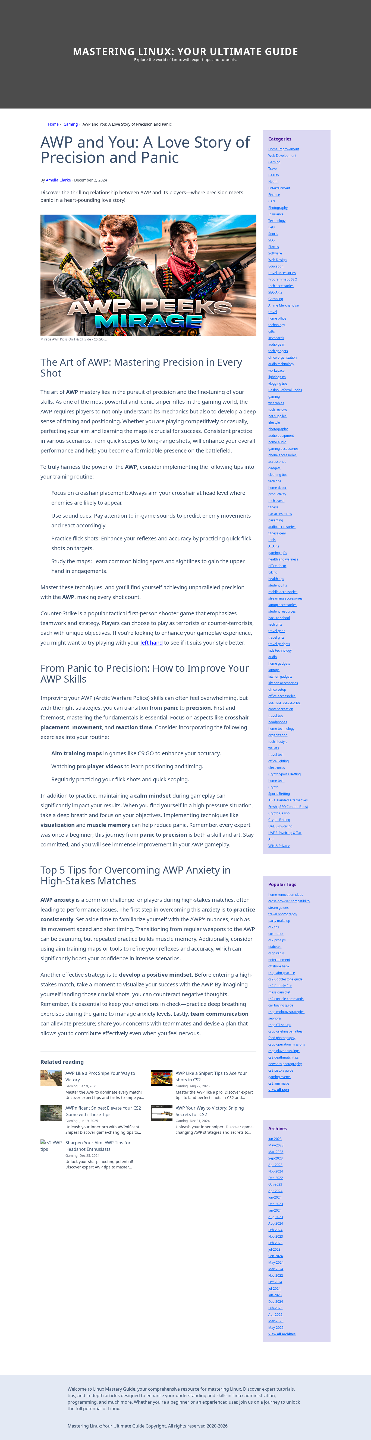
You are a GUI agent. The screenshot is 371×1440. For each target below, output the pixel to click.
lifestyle (274, 422)
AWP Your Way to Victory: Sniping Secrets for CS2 (210, 1111)
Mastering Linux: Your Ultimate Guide (185, 51)
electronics (276, 767)
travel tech (276, 754)
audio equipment (281, 435)
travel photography (282, 914)
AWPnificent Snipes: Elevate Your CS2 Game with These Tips (103, 1111)
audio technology (281, 364)
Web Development (282, 155)
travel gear (276, 631)
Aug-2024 (275, 1223)
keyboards (276, 338)
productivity (277, 494)
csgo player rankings (284, 1051)
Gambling (275, 299)
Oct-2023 (275, 1184)
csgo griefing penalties (285, 1031)
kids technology (280, 650)
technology (276, 325)
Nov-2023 (275, 1236)
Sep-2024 (275, 1256)
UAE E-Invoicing (280, 826)
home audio (277, 442)
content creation (280, 709)
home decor (277, 487)
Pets (271, 227)
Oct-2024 (275, 1282)
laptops (273, 670)
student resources (282, 611)
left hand (151, 642)
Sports (273, 233)
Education (275, 266)
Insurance (276, 214)
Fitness (273, 246)
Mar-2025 (275, 1321)
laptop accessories (282, 605)
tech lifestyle (277, 741)
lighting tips (277, 377)
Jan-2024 (275, 1210)
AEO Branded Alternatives (288, 800)
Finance (274, 194)
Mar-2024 (275, 1269)
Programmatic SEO (282, 279)
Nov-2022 (275, 1275)
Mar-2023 (275, 1151)
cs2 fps (273, 927)
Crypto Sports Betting (284, 774)
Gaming (71, 124)
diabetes (274, 946)
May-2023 (276, 1145)
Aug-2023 (275, 1217)
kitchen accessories (283, 683)
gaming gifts (277, 552)
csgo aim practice (281, 972)
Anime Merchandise (283, 305)
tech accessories (281, 285)
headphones (277, 722)
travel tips (275, 715)
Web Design (277, 259)
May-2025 (276, 1327)
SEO (271, 240)
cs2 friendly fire (280, 985)
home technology (281, 728)
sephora (274, 1018)
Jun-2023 (275, 1138)
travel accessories (282, 272)
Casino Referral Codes (285, 390)
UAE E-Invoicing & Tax (284, 832)
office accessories (281, 696)
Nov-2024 (275, 1171)
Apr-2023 (275, 1164)
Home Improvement (283, 149)
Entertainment (279, 188)
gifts (271, 331)
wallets (273, 748)
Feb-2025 (275, 1308)
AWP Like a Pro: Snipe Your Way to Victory (100, 1076)
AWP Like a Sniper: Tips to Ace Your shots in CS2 (211, 1076)
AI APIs (273, 546)
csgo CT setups (279, 1024)
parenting (275, 520)
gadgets (274, 468)
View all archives (281, 1334)
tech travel (276, 500)
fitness (273, 507)
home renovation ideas (285, 894)
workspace (276, 370)
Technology (276, 220)
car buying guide (280, 1005)
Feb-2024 (275, 1230)
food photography (281, 1038)
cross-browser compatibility (289, 901)
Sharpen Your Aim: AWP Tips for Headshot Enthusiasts (98, 1146)
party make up (279, 920)
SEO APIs (275, 292)
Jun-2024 (275, 1197)
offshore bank (278, 966)
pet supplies (277, 416)
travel (272, 312)
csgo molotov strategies (286, 1011)
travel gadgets (279, 644)
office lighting (278, 761)
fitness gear (277, 533)
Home (53, 124)
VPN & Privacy (279, 845)
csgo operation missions (286, 1044)
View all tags (278, 1090)
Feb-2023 (275, 1243)
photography (278, 429)
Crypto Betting (279, 819)
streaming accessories (285, 598)
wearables (276, 403)
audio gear (276, 344)
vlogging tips (277, 383)
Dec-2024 (275, 1301)
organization (277, 735)
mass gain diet (279, 992)
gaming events (279, 1077)
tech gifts (275, 624)
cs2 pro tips (277, 940)
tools (272, 539)
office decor (277, 565)
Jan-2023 (275, 1295)
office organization (282, 357)
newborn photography (285, 1064)
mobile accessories (282, 592)
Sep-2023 (275, 1158)
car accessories (280, 513)
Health (273, 181)
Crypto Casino (279, 813)
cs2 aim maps (278, 1083)
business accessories (284, 702)
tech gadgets (278, 351)
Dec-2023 (275, 1204)
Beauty (273, 175)
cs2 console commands (286, 998)
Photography (278, 207)
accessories (277, 461)
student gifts (277, 585)
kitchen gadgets (280, 676)
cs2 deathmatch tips (283, 1057)
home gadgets (279, 663)
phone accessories (282, 455)
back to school (279, 618)
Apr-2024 (275, 1191)
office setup (277, 689)
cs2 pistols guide (280, 1070)
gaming (274, 396)
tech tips (274, 481)
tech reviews (277, 409)
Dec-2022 (275, 1177)
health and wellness (283, 559)
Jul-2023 (274, 1249)
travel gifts (276, 637)
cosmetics (276, 933)
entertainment (279, 959)
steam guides (278, 907)
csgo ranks (276, 953)
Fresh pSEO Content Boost (288, 806)
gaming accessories (283, 448)
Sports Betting (279, 793)
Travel (273, 168)
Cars (271, 201)
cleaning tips (277, 474)
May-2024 (276, 1262)
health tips (276, 578)
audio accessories (281, 526)
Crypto (273, 787)
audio (272, 657)
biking (272, 572)
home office (277, 318)
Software (275, 253)
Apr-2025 (275, 1314)
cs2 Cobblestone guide (285, 979)
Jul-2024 (274, 1288)
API (270, 839)
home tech (276, 780)
